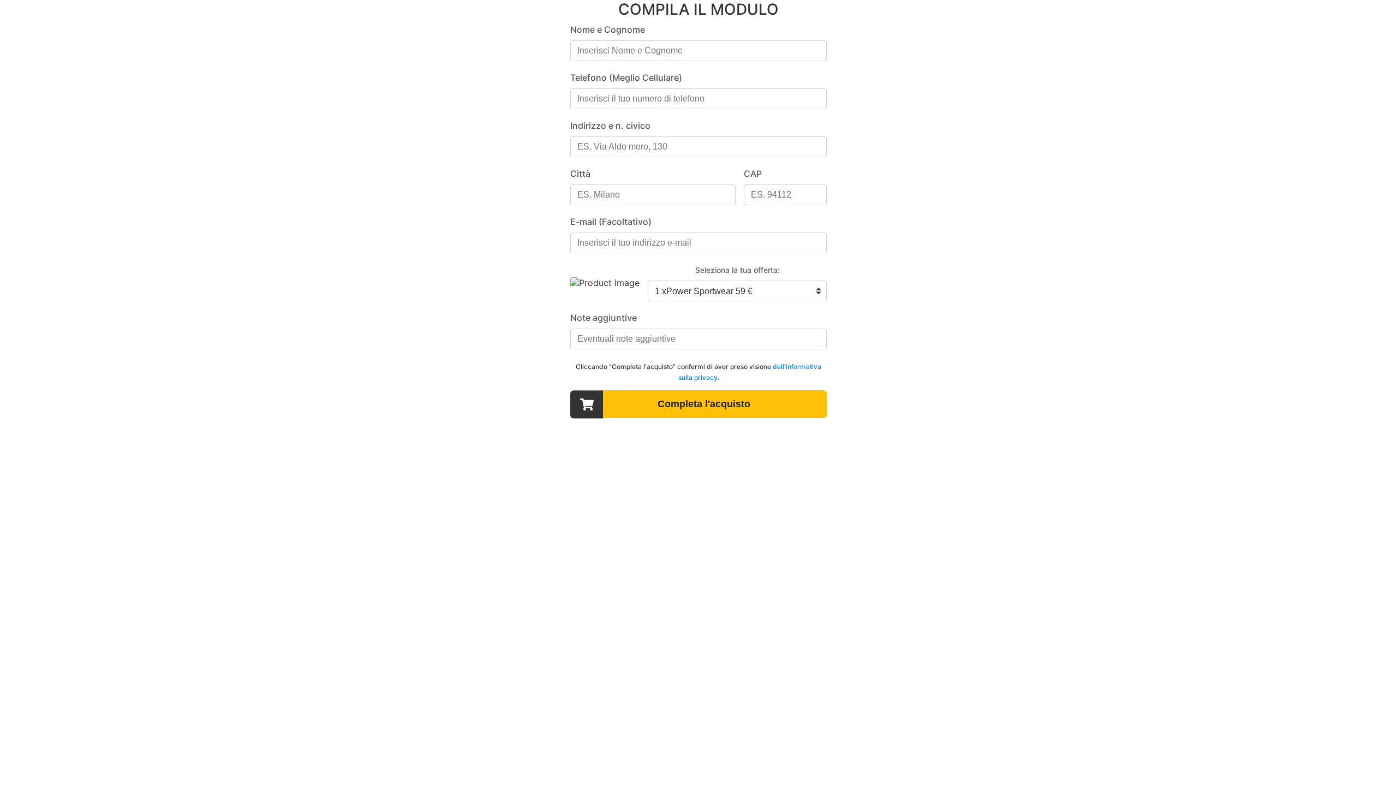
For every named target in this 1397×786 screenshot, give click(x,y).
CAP (753, 173)
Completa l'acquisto (704, 403)
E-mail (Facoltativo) (611, 221)
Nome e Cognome (607, 29)
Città (580, 173)
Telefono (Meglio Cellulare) (626, 77)
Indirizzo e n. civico (610, 125)
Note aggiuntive (603, 317)
